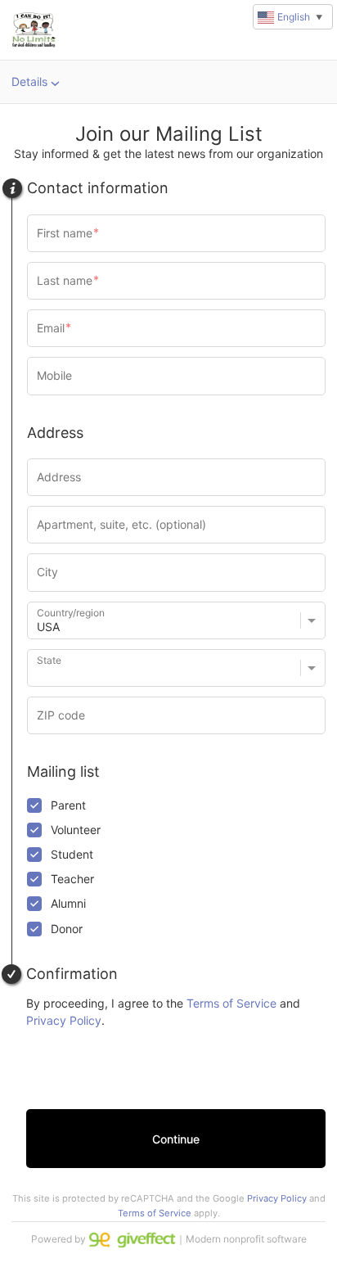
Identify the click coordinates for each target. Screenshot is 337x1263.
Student (72, 854)
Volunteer (76, 830)
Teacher (72, 879)
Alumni (68, 903)
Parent (68, 805)
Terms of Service (231, 1003)
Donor (67, 929)
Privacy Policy (63, 1020)
